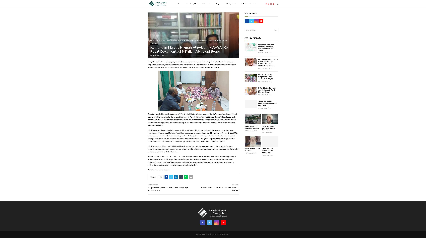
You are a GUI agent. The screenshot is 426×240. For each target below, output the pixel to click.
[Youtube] (274, 4)
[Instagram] (271, 4)
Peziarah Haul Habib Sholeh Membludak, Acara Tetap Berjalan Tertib (266, 47)
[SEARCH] (275, 30)
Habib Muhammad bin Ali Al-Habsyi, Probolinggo (268, 128)
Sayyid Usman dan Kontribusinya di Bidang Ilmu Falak (267, 103)
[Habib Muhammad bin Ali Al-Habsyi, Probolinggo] (270, 119)
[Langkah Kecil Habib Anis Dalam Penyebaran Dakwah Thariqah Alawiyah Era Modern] (251, 62)
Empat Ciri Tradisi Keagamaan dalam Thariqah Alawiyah (265, 77)
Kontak (252, 4)
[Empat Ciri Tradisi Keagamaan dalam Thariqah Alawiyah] (251, 78)
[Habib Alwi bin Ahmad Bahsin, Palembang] (270, 141)
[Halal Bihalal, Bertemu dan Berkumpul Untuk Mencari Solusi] (251, 91)
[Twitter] (269, 4)
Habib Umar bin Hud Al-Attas (252, 150)
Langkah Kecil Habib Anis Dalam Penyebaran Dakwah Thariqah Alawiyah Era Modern (268, 62)
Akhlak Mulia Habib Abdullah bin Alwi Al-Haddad (220, 189)
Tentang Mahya (193, 4)
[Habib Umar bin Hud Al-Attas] (253, 141)
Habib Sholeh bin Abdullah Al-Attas (252, 127)
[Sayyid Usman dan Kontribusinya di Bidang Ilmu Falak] (251, 104)
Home (180, 4)
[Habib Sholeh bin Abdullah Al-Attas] (253, 119)
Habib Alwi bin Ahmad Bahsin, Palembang (267, 151)
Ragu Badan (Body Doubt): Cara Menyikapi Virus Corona (168, 189)
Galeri (243, 4)
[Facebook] (267, 4)
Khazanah (207, 4)
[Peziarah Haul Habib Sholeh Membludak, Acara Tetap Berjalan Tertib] (251, 47)
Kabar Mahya (154, 43)
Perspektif (231, 4)
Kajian (218, 4)
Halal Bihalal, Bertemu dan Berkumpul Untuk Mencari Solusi (266, 90)
